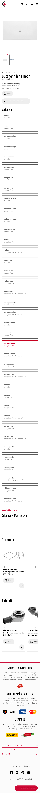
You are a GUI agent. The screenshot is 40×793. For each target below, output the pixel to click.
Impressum (11, 779)
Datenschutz (27, 779)
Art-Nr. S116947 (13, 571)
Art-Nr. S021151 (13, 633)
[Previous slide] (4, 567)
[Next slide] (35, 567)
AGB (19, 779)
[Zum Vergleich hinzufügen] (21, 585)
